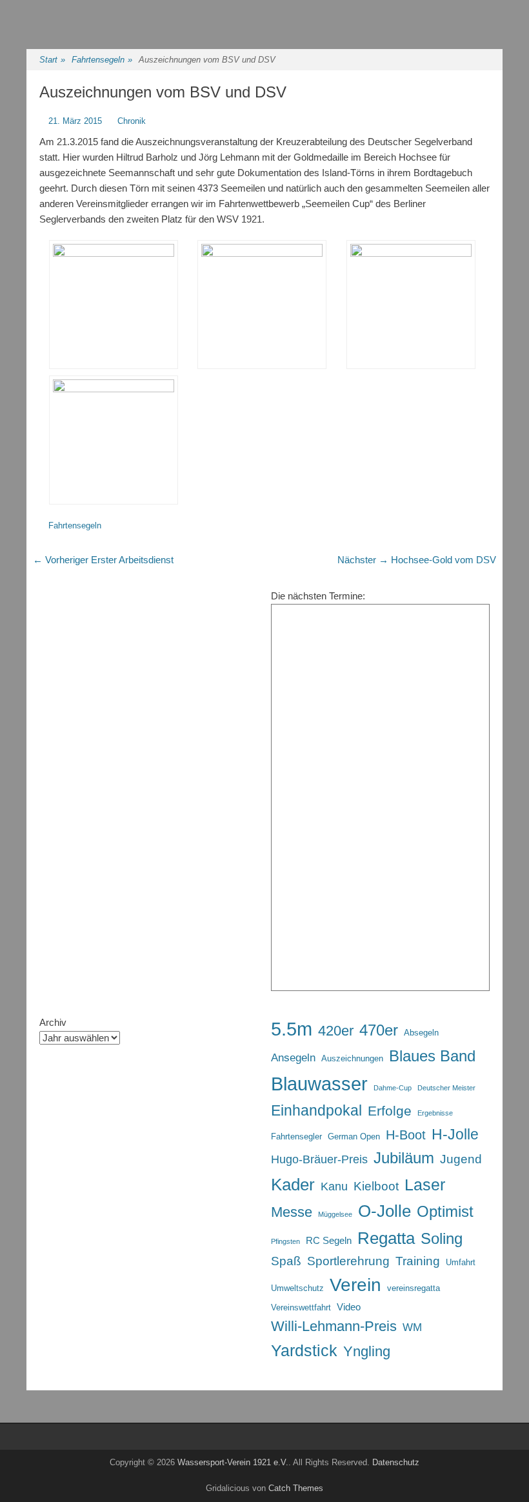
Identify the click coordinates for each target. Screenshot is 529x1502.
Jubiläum (404, 1158)
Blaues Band (432, 1056)
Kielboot (376, 1186)
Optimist (445, 1211)
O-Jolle (384, 1211)
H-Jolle (455, 1134)
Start (52, 60)
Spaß (286, 1261)
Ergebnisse (435, 1113)
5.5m (291, 1029)
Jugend (461, 1159)
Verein (355, 1285)
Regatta (386, 1238)
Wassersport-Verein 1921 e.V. (232, 1462)
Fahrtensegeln (102, 60)
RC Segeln (329, 1240)
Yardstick (304, 1350)
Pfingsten (285, 1241)
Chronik (131, 121)
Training (417, 1261)
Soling (442, 1238)
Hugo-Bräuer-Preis (319, 1159)
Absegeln (421, 1032)
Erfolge (390, 1110)
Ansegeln (293, 1058)
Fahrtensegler (296, 1136)
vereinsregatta (413, 1288)
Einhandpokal (316, 1111)
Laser (424, 1185)
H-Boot (406, 1135)
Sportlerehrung (348, 1261)
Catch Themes (295, 1488)
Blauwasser (319, 1083)
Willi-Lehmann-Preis (334, 1326)
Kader (293, 1184)
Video (349, 1306)
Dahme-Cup (393, 1088)
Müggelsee (335, 1214)
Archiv (52, 1022)
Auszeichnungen (352, 1058)
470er (378, 1030)
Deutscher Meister (446, 1088)
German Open (354, 1136)
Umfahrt (460, 1262)
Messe (291, 1212)
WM (412, 1327)
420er (336, 1031)
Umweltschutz (297, 1288)
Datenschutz (395, 1462)
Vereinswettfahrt (301, 1307)
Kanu (334, 1186)
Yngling (366, 1351)
